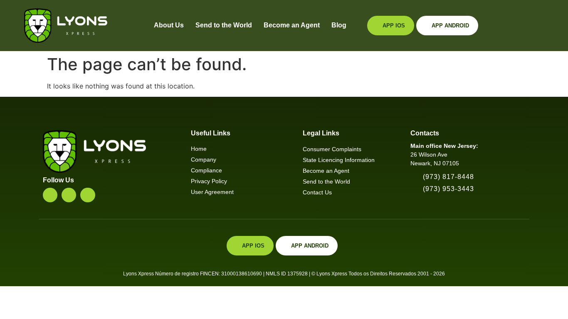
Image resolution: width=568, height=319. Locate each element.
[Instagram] (50, 195)
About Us (169, 25)
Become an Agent (292, 25)
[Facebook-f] (69, 195)
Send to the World (223, 25)
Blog (338, 25)
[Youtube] (87, 195)
